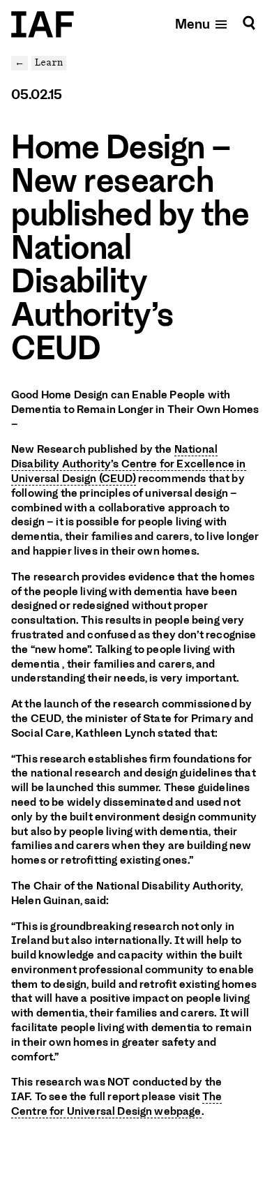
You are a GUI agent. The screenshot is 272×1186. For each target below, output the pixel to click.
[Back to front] (42, 24)
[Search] (249, 23)
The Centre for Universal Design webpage (116, 1104)
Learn (49, 62)
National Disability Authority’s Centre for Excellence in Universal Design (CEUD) (128, 464)
